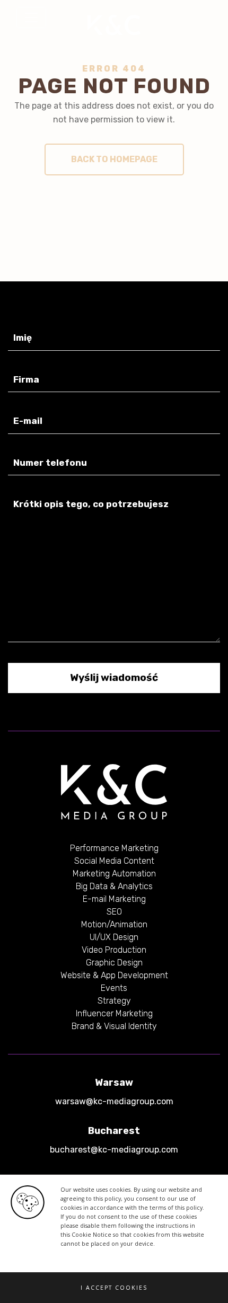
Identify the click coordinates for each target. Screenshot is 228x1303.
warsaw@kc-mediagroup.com (114, 1101)
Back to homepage (114, 159)
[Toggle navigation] (31, 17)
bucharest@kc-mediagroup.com (114, 1150)
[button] (114, 1287)
